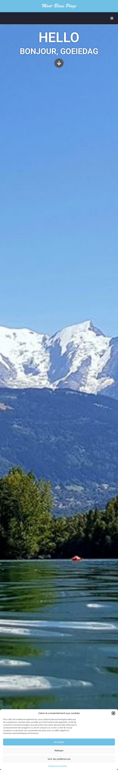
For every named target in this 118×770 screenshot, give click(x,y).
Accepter (59, 742)
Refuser (59, 750)
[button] (113, 713)
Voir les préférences (59, 759)
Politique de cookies (57, 766)
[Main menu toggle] (112, 18)
